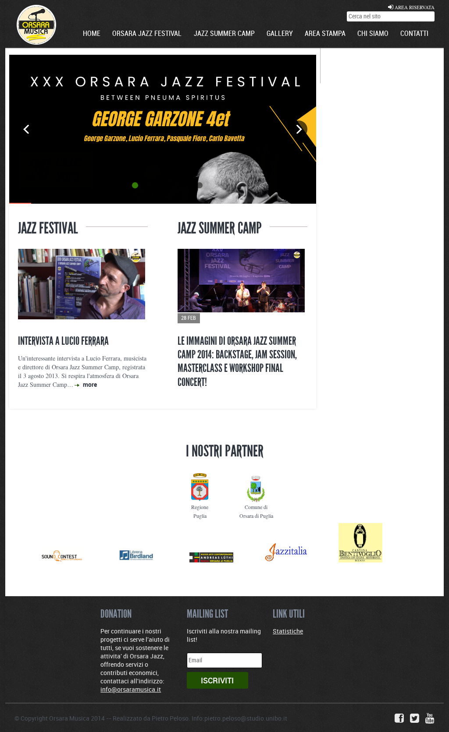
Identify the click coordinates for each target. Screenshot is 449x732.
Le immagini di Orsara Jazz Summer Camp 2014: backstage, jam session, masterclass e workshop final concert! (237, 361)
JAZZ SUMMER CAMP (224, 34)
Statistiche (288, 631)
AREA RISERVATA (414, 7)
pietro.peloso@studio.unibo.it (245, 718)
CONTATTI (414, 34)
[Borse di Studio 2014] (242, 286)
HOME (91, 34)
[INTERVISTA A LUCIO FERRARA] (83, 286)
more (90, 384)
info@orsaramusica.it (130, 689)
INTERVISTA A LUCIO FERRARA (63, 341)
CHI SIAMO (372, 34)
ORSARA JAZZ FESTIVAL (147, 34)
